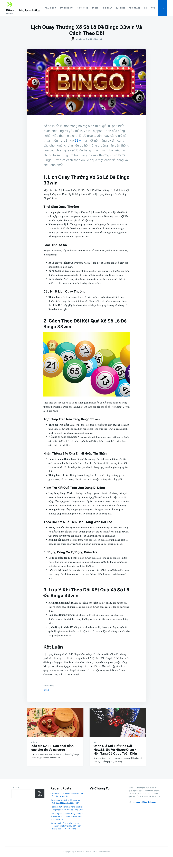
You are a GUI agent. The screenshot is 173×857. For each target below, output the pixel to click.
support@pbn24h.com (146, 802)
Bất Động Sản (66, 8)
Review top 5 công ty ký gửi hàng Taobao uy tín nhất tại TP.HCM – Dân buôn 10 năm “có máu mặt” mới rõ (66, 826)
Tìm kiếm (15, 788)
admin (79, 39)
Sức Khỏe (120, 8)
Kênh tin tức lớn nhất (23, 10)
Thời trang (134, 8)
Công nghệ (82, 8)
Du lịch (95, 8)
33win (79, 140)
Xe (145, 8)
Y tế (153, 8)
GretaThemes (105, 852)
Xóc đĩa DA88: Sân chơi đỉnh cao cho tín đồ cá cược (52, 747)
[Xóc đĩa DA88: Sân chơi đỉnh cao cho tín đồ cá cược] (55, 722)
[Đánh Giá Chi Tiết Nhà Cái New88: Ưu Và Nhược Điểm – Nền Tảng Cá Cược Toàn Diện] (118, 722)
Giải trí (46, 690)
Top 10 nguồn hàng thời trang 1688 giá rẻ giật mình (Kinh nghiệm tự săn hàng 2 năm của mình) (67, 816)
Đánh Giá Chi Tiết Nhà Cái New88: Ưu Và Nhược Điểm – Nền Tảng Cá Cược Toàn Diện (115, 749)
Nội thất (107, 8)
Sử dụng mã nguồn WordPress (73, 852)
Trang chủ (50, 8)
